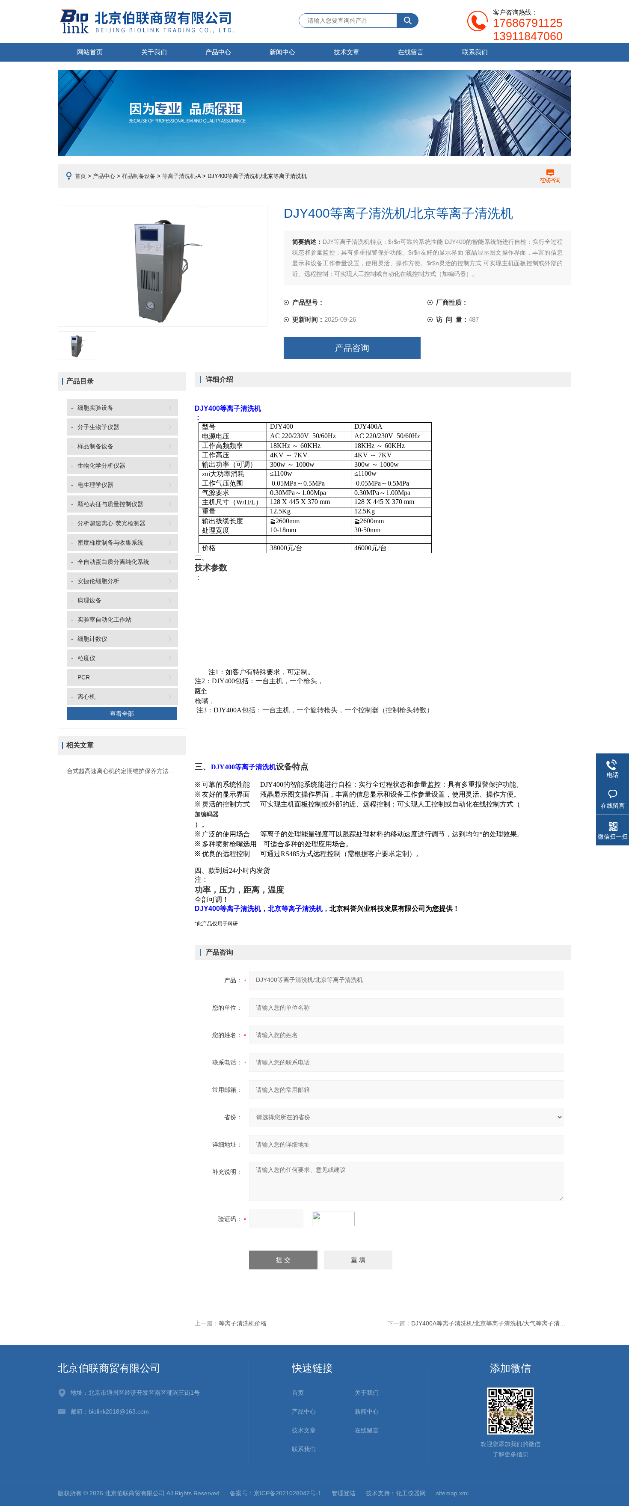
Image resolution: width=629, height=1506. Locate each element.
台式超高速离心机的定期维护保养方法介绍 (122, 771)
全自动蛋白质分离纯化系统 (113, 561)
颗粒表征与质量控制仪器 (110, 504)
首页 (80, 176)
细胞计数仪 (92, 638)
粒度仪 (86, 658)
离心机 (86, 696)
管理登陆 (344, 1493)
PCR (83, 677)
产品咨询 (352, 348)
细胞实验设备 (95, 407)
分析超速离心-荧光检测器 (111, 523)
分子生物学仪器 (98, 427)
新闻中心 (282, 52)
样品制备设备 (138, 176)
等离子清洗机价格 (243, 1323)
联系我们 (475, 52)
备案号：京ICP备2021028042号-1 (275, 1493)
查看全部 (122, 713)
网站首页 (90, 52)
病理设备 (89, 600)
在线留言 (411, 52)
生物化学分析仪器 (101, 465)
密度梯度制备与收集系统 (110, 542)
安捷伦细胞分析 (98, 581)
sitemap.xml (452, 1493)
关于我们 (154, 52)
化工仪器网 (411, 1493)
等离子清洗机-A (181, 176)
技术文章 (346, 52)
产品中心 (218, 52)
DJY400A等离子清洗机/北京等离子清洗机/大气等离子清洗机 (491, 1323)
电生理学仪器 (95, 484)
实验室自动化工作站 (104, 619)
